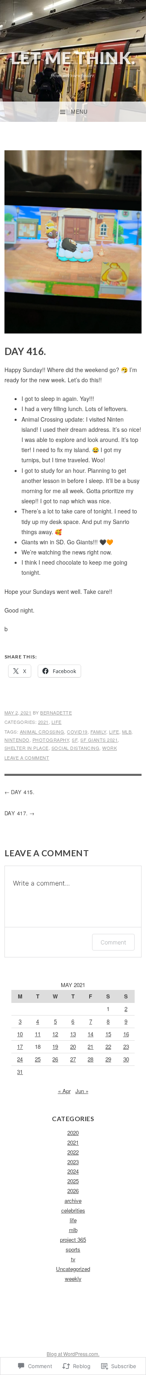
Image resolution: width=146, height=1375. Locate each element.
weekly (73, 1278)
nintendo (17, 739)
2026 (73, 1191)
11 (38, 1034)
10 (20, 1034)
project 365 (73, 1239)
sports (73, 1249)
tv (73, 1259)
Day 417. (16, 813)
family (98, 731)
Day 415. (22, 792)
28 (90, 1059)
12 (55, 1034)
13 (73, 1034)
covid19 (77, 731)
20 (73, 1046)
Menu (79, 112)
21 (90, 1046)
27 (73, 1059)
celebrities (73, 1210)
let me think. (73, 58)
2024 (73, 1171)
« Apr (64, 1091)
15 (108, 1034)
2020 (73, 1133)
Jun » (81, 1091)
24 (20, 1059)
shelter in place (26, 748)
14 (90, 1034)
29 (108, 1059)
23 (126, 1046)
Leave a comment (26, 757)
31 (20, 1072)
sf (74, 739)
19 (55, 1046)
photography (50, 739)
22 (108, 1046)
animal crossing (42, 731)
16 (126, 1034)
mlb (127, 731)
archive (73, 1200)
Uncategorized (73, 1269)
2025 (73, 1181)
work (109, 748)
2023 (73, 1162)
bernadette (56, 712)
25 (38, 1059)
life (57, 722)
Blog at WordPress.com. (73, 1353)
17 (20, 1046)
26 (55, 1059)
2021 (43, 722)
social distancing (76, 748)
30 (126, 1059)
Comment (113, 942)
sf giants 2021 (99, 739)
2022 (73, 1152)
